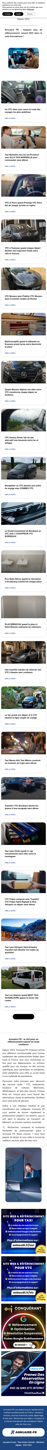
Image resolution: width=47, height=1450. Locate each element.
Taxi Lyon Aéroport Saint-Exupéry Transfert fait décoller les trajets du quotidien (22, 950)
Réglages (30, 9)
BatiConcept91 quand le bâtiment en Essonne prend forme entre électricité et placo (23, 344)
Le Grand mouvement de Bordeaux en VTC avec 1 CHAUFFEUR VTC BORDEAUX (23, 533)
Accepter (8, 14)
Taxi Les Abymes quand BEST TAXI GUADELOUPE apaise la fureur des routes (21, 998)
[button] (23, 1016)
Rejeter (18, 14)
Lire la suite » (10, 118)
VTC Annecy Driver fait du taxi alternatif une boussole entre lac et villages (21, 440)
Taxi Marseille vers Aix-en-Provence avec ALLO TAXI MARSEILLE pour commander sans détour (22, 157)
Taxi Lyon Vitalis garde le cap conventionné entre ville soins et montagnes (20, 854)
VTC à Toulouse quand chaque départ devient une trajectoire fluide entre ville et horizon (22, 251)
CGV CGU (27, 1445)
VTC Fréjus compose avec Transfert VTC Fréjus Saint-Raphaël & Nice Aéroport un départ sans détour (22, 902)
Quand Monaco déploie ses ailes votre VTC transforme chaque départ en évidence (23, 392)
